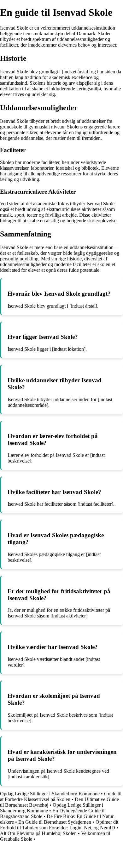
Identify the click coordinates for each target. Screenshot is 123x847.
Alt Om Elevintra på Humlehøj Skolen (38, 833)
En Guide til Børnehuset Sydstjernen (54, 822)
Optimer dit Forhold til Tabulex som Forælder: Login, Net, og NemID (59, 824)
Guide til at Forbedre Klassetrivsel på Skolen (60, 796)
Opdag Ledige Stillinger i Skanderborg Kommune (50, 793)
